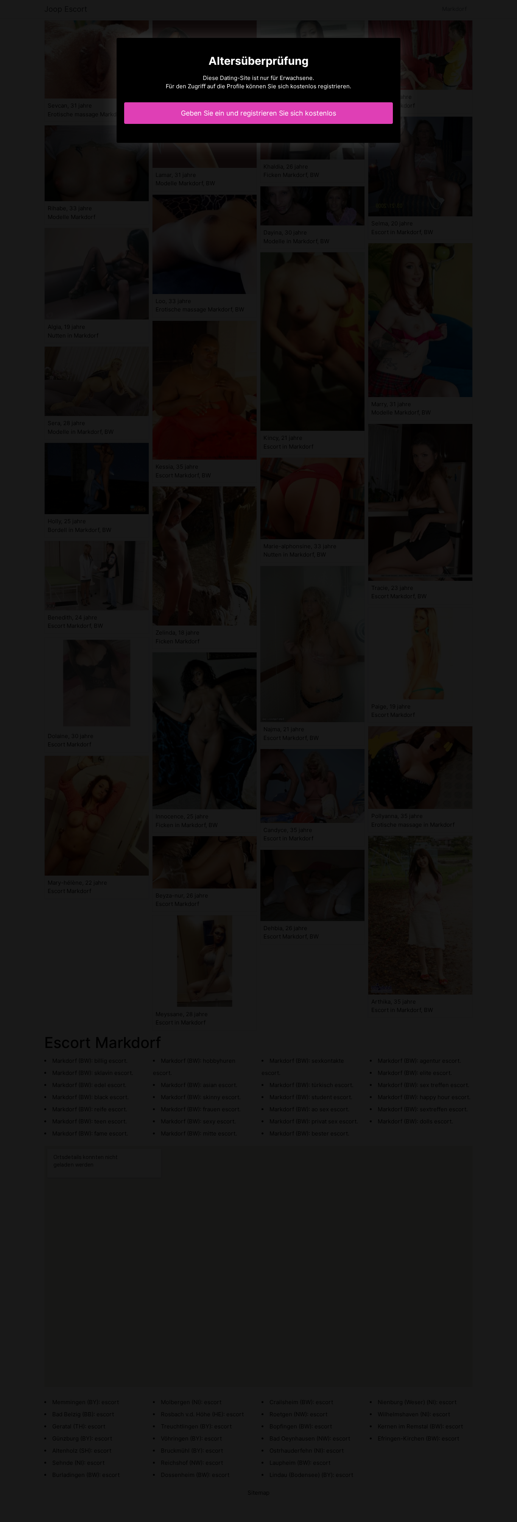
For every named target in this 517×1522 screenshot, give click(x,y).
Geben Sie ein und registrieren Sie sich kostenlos (258, 113)
